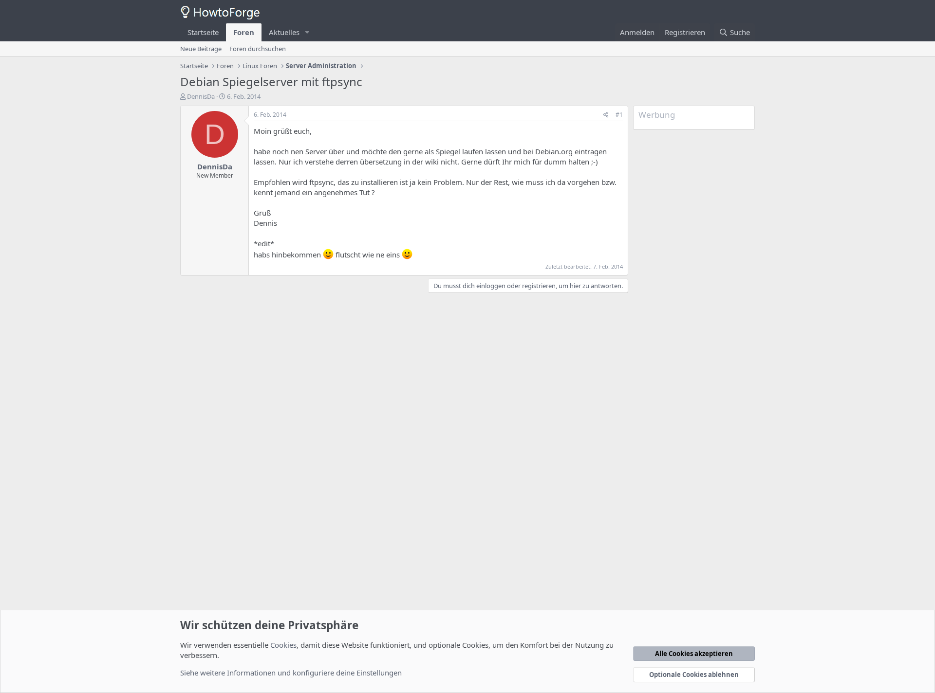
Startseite (203, 32)
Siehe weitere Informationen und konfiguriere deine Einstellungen (291, 672)
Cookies (283, 645)
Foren (243, 32)
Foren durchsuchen (257, 48)
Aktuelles (284, 32)
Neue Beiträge (201, 48)
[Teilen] (606, 115)
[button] (307, 32)
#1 (619, 114)
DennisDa (201, 96)
